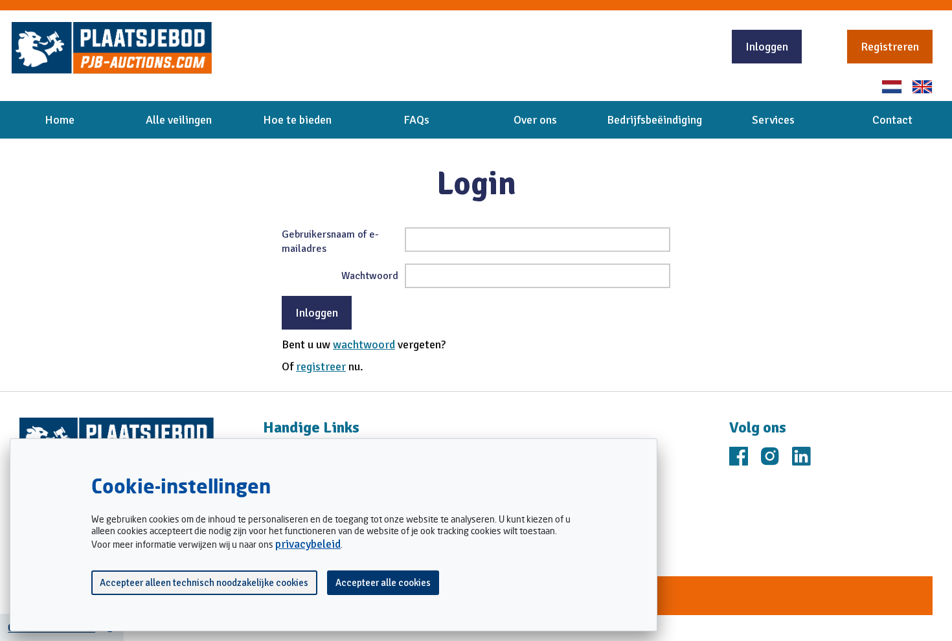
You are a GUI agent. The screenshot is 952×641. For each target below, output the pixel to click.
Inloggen (766, 46)
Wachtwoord (369, 275)
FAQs (416, 120)
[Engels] (922, 87)
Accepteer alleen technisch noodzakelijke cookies (204, 583)
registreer (321, 366)
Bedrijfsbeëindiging (654, 120)
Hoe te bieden (297, 120)
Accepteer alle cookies (383, 583)
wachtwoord (364, 344)
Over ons (535, 120)
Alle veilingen (179, 120)
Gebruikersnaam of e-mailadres (330, 241)
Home (59, 120)
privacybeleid (308, 544)
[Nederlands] (891, 87)
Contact (892, 120)
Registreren (890, 46)
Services (773, 120)
